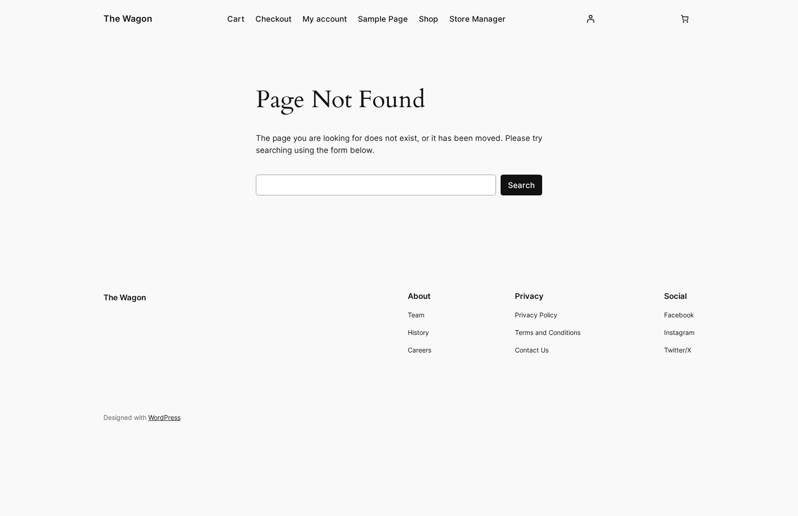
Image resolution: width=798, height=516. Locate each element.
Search (521, 185)
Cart (235, 19)
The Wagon (127, 18)
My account (324, 19)
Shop (428, 19)
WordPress (164, 417)
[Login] (590, 19)
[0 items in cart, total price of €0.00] (685, 19)
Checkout (273, 19)
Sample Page (383, 19)
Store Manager (477, 19)
